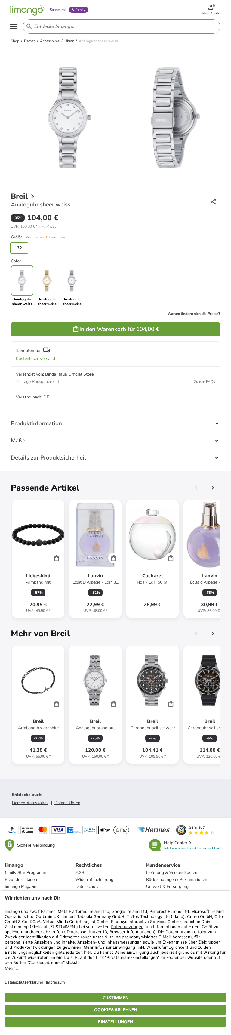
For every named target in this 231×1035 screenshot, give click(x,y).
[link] (47, 285)
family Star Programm (25, 872)
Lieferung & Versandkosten (171, 872)
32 (19, 248)
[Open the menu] (13, 26)
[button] (34, 226)
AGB (79, 872)
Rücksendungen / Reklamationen (176, 879)
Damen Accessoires (30, 803)
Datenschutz (87, 886)
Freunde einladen (21, 879)
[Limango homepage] (27, 9)
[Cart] (56, 558)
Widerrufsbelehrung (94, 879)
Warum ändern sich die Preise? (194, 313)
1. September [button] (29, 350)
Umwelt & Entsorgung (167, 886)
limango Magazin (20, 886)
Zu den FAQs (204, 381)
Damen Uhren (67, 803)
